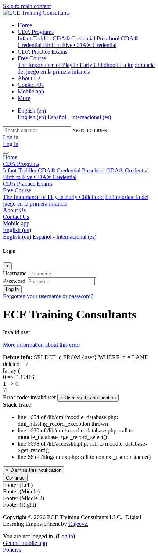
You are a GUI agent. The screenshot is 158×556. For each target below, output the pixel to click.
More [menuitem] (24, 98)
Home (10, 157)
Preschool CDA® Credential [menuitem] (115, 170)
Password (14, 281)
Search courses (89, 130)
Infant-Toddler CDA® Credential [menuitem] (57, 38)
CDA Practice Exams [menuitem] (42, 52)
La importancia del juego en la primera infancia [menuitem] (86, 68)
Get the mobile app (25, 543)
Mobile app (16, 223)
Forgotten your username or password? (48, 296)
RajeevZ (78, 524)
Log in (12, 289)
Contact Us (16, 217)
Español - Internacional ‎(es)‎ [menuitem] (79, 117)
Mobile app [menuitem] (31, 91)
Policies (12, 549)
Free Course (17, 190)
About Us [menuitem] (29, 78)
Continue (15, 478)
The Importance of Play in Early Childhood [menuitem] (69, 65)
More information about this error (41, 345)
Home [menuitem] (25, 25)
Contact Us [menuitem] (31, 85)
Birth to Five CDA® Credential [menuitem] (79, 45)
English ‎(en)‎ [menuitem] (32, 110)
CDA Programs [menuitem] (36, 32)
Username (14, 273)
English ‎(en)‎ (17, 230)
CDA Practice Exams (28, 184)
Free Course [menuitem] (32, 58)
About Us (14, 210)
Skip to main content (27, 6)
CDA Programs (21, 164)
